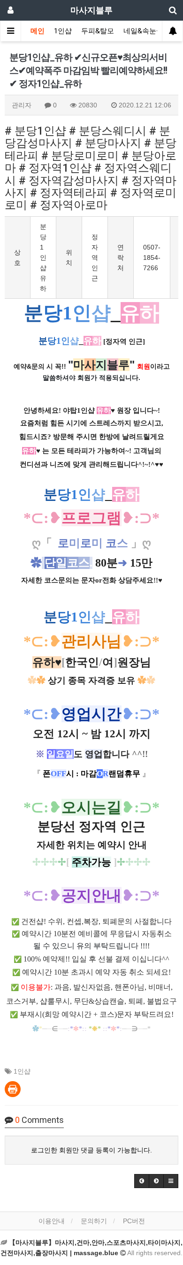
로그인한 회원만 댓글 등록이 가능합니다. (91, 1150)
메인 (37, 31)
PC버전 (134, 1221)
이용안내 (51, 1221)
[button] (141, 1181)
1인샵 (63, 31)
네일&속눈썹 (143, 31)
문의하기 (94, 1221)
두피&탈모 (97, 31)
